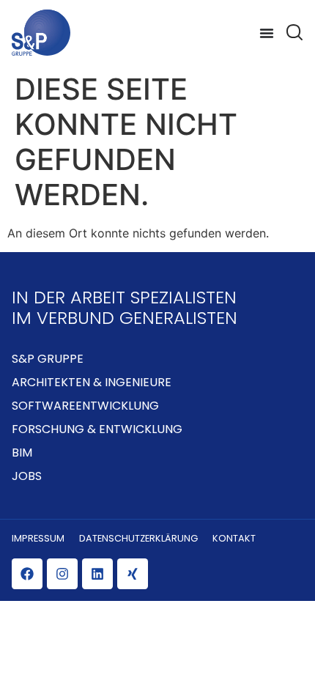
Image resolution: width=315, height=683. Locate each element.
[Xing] (132, 573)
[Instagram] (62, 573)
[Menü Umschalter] (266, 33)
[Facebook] (27, 573)
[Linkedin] (97, 573)
